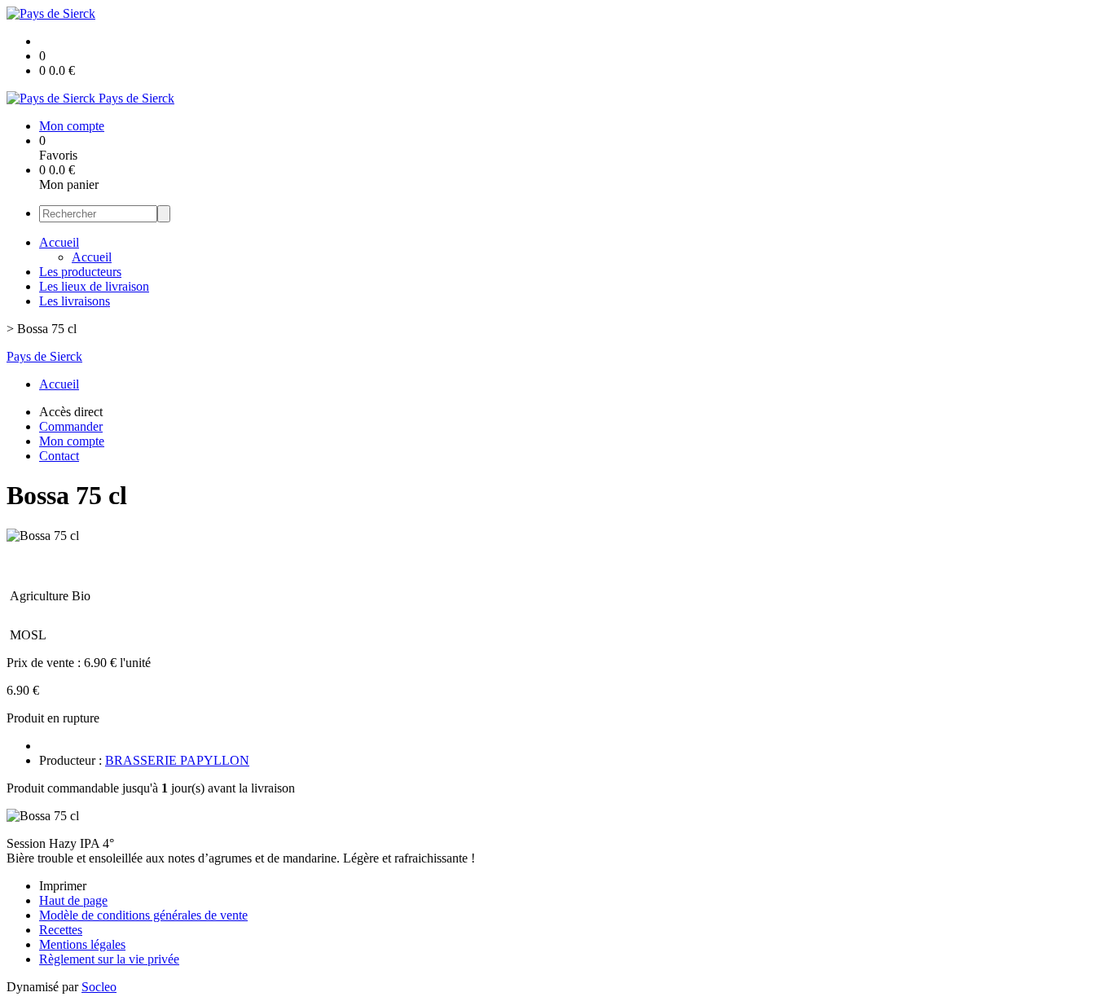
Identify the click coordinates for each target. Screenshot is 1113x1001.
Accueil (59, 242)
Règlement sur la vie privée (109, 959)
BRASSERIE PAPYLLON (177, 760)
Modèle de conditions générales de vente (143, 915)
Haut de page (73, 900)
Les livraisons (74, 301)
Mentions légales (82, 944)
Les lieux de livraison (94, 286)
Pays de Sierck (44, 356)
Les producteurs (80, 272)
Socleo (99, 987)
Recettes (60, 930)
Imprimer (62, 886)
